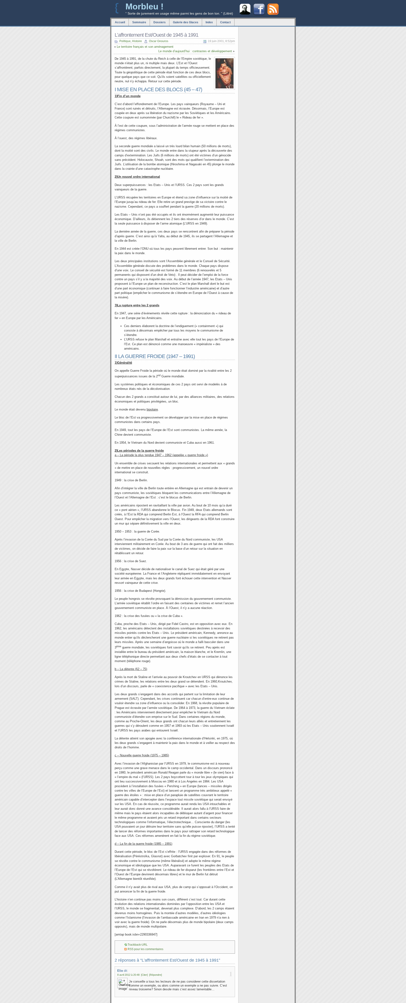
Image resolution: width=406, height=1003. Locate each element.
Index (209, 22)
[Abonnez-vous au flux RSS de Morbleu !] (273, 14)
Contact (225, 22)
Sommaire (139, 22)
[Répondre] (155, 974)
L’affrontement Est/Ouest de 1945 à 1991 (156, 35)
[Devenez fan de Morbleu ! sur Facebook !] (259, 14)
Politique (125, 41)
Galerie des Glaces (185, 22)
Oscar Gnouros (158, 41)
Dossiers (159, 22)
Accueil (120, 22)
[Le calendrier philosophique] (245, 14)
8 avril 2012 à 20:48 (128, 974)
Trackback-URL (138, 944)
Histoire (137, 41)
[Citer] (144, 974)
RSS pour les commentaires (145, 949)
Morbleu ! (144, 6)
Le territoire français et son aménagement (145, 46)
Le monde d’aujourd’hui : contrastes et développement (195, 51)
